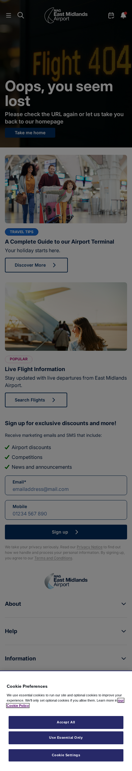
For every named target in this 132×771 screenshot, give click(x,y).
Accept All (66, 722)
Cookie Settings (66, 755)
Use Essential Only (66, 737)
